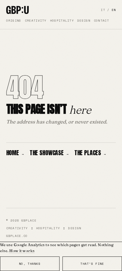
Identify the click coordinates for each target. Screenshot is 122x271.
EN (114, 10)
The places (90, 152)
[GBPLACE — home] (17, 10)
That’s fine (92, 264)
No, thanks (30, 264)
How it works (22, 250)
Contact (101, 20)
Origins (13, 20)
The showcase (49, 152)
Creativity (35, 20)
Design (83, 20)
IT (103, 10)
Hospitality (62, 20)
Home (15, 152)
